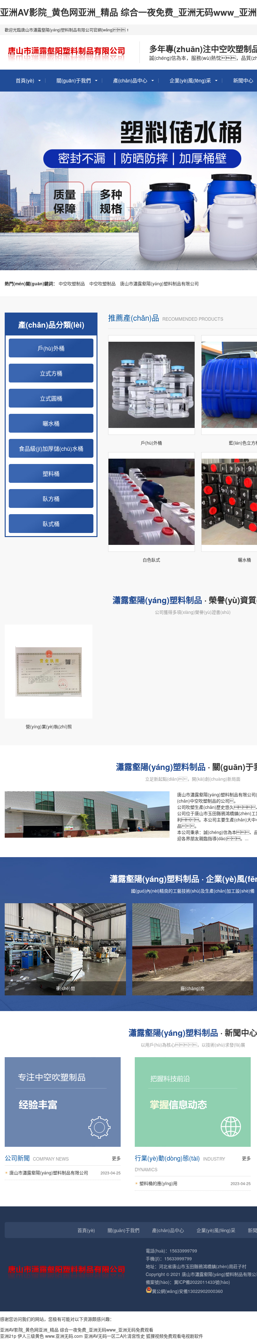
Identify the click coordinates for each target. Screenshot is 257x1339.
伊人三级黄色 (31, 1336)
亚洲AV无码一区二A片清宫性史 (114, 1336)
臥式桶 (51, 523)
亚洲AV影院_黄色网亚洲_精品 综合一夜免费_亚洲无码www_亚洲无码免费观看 (76, 1329)
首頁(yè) (25, 80)
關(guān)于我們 (73, 80)
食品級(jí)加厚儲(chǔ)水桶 (51, 448)
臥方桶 (51, 498)
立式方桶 (51, 373)
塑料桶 (51, 473)
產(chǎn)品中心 (130, 80)
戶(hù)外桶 (51, 348)
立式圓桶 (51, 398)
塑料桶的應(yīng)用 (195, 1183)
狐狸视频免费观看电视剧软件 (174, 1336)
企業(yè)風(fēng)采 (190, 80)
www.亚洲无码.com (64, 1336)
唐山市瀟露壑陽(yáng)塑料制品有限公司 (159, 283)
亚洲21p (8, 1336)
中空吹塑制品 (72, 283)
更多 (116, 1158)
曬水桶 (51, 423)
